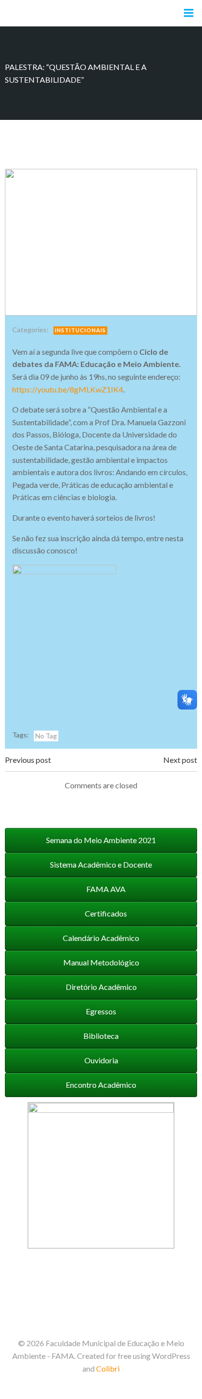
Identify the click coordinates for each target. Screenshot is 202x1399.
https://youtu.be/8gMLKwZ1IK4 (67, 389)
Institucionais (80, 330)
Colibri (108, 1368)
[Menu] (188, 13)
